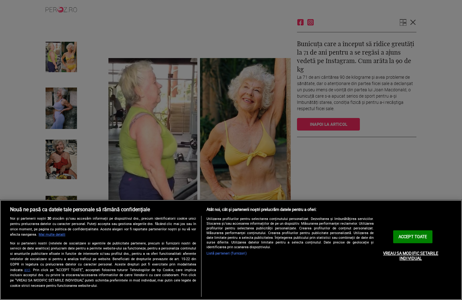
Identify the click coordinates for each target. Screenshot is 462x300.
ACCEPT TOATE (413, 236)
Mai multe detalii (52, 234)
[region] (231, 250)
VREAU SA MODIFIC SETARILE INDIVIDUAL (410, 255)
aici (27, 269)
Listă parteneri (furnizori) (226, 253)
